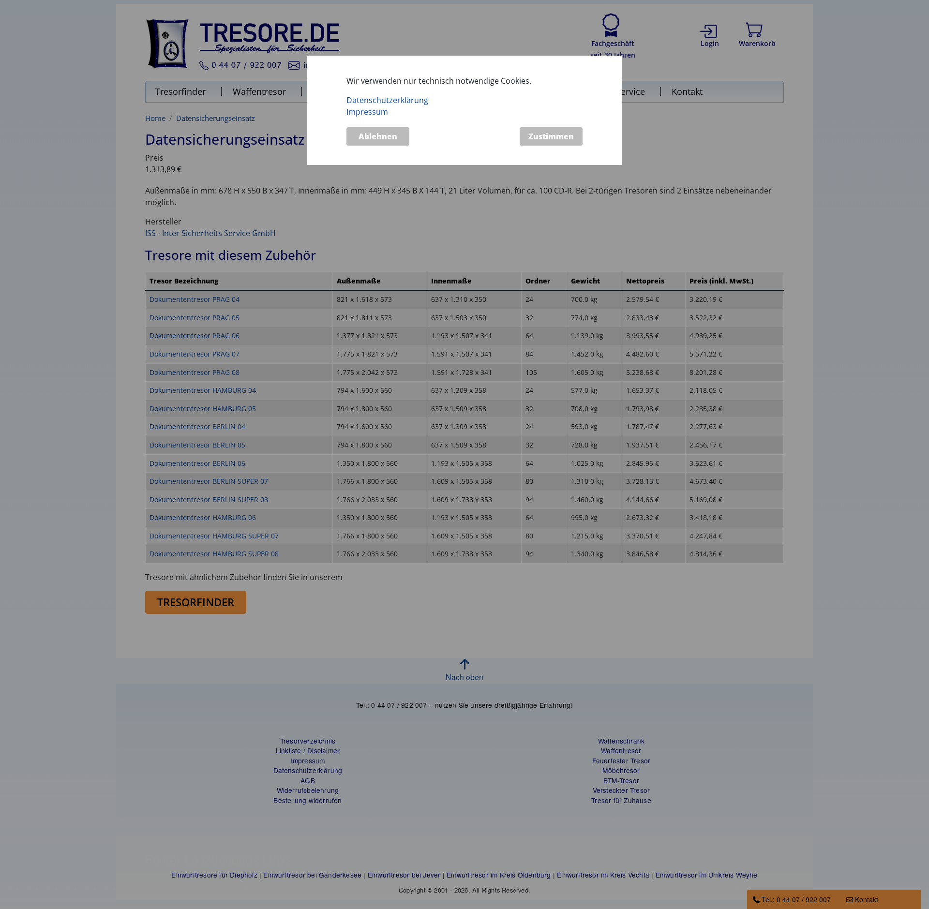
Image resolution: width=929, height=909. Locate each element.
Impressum (367, 111)
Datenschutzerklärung (387, 100)
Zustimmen (551, 136)
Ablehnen (378, 136)
